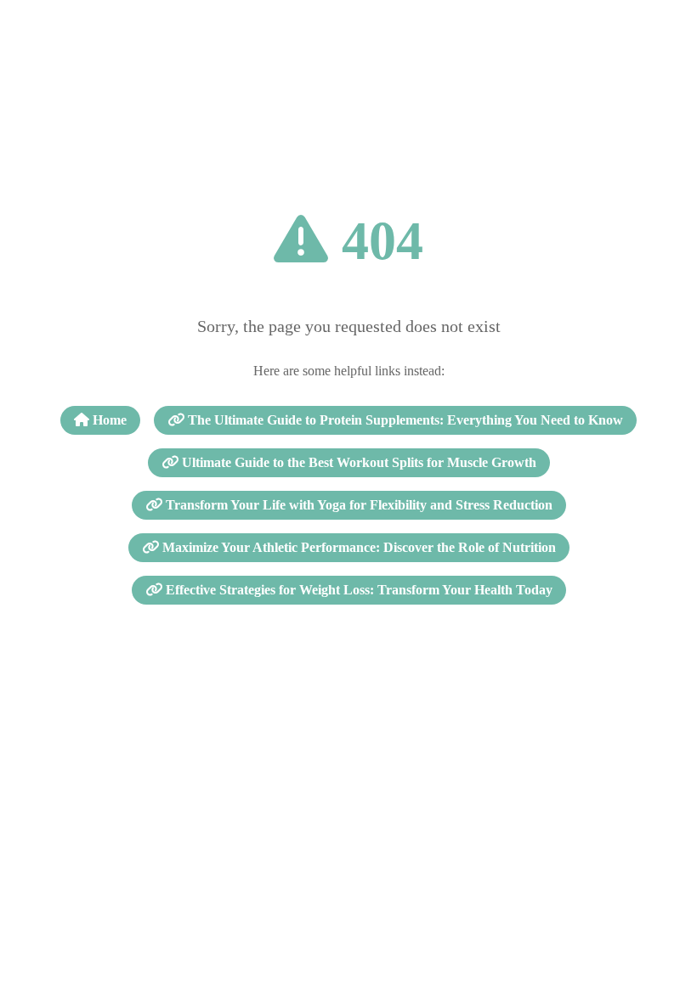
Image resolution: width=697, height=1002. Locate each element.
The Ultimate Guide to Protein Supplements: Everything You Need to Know (403, 420)
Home (108, 420)
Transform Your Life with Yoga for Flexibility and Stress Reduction (357, 505)
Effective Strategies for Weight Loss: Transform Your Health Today (357, 590)
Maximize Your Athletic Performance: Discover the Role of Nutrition (357, 547)
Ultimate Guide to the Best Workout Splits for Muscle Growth (357, 462)
